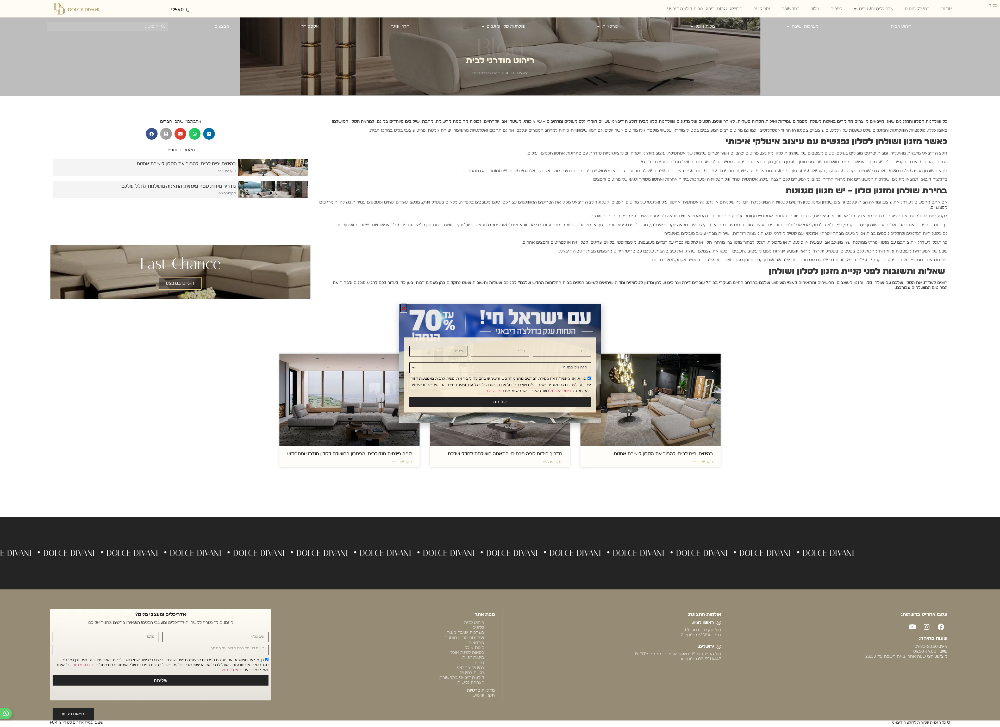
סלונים (478, 627)
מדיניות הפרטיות (85, 665)
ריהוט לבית (474, 622)
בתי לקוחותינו (917, 9)
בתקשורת (790, 9)
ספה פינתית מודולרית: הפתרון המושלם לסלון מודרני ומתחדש (349, 454)
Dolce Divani (516, 73)
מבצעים (222, 26)
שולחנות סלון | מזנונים (464, 638)
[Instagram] (926, 626)
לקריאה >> (703, 462)
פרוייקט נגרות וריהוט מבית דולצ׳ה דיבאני (704, 9)
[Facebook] (940, 626)
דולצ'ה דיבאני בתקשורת (461, 677)
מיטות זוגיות (473, 657)
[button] (209, 134)
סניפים (836, 9)
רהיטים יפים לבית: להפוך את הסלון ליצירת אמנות (663, 454)
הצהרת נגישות (470, 682)
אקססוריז (310, 26)
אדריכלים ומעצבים (876, 9)
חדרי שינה (400, 26)
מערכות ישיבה (805, 26)
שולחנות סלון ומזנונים (506, 26)
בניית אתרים (833, 668)
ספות (479, 663)
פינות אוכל (705, 26)
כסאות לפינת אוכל (467, 652)
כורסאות (610, 26)
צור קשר (762, 9)
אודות (946, 9)
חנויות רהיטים (471, 672)
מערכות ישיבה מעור (465, 632)
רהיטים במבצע (470, 668)
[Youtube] (912, 626)
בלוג (815, 9)
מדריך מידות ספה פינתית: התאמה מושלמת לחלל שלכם (505, 454)
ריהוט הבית (901, 26)
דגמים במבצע (180, 283)
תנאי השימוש (232, 670)
